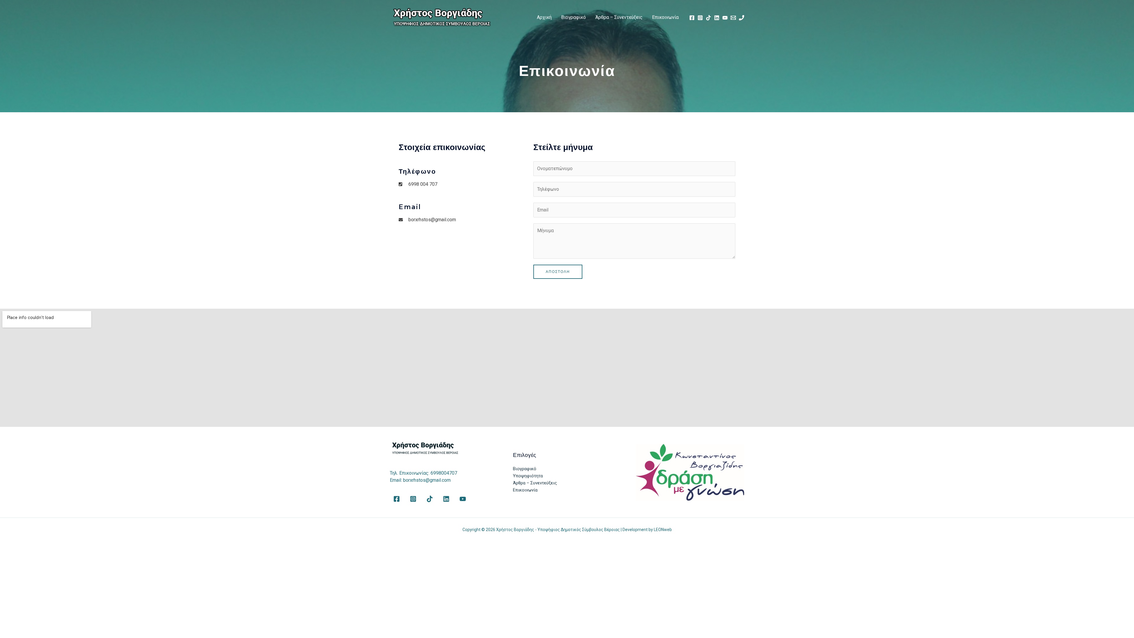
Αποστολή (558, 271)
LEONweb (663, 529)
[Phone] (741, 17)
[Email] (733, 17)
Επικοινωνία (665, 17)
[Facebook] (692, 17)
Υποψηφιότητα (528, 476)
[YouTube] (725, 17)
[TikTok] (708, 17)
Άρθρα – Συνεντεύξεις (619, 17)
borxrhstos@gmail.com (427, 480)
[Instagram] (700, 17)
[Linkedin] (716, 17)
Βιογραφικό (573, 17)
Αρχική (544, 17)
